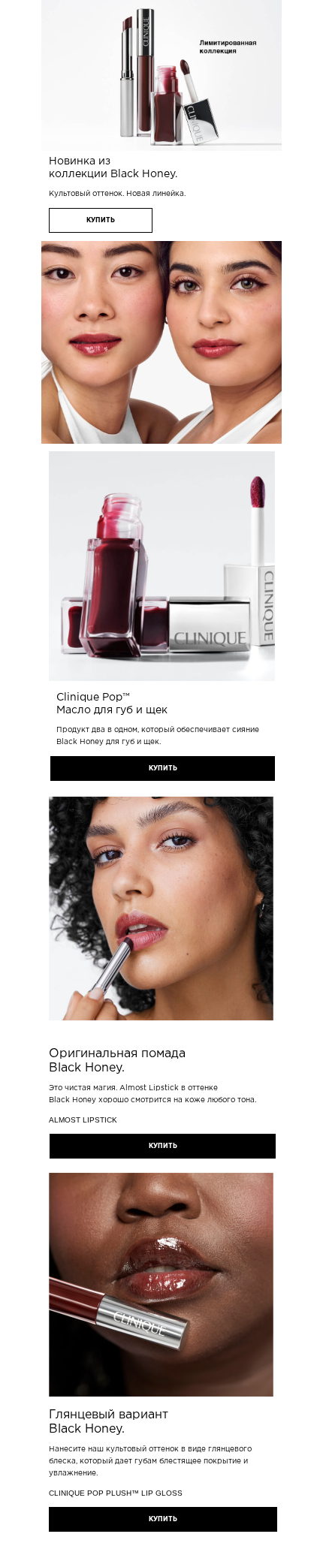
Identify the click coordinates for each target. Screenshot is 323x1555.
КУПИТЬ (100, 220)
